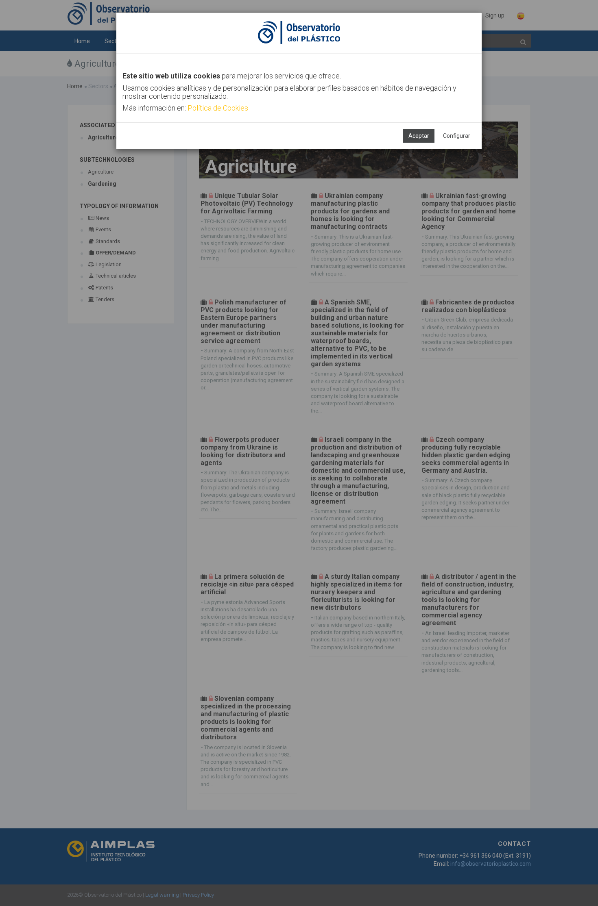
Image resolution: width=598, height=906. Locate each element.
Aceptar (418, 136)
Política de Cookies (218, 108)
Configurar (456, 136)
